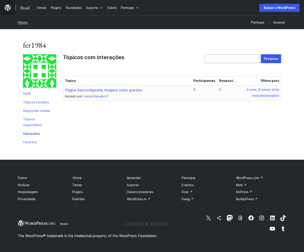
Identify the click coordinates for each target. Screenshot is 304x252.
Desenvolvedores (140, 192)
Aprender (134, 178)
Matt (241, 185)
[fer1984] (39, 71)
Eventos (188, 185)
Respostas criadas (36, 111)
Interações (31, 133)
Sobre (22, 178)
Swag (188, 199)
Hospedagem (28, 192)
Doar (187, 192)
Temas (77, 185)
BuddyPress (247, 199)
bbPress (244, 192)
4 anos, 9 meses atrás (263, 89)
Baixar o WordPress (279, 8)
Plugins (77, 192)
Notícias (24, 185)
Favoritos (30, 142)
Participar (189, 178)
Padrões (78, 199)
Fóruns (23, 22)
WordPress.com (249, 178)
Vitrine (77, 178)
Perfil (27, 93)
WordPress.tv (138, 199)
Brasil (64, 224)
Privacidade (26, 199)
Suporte (133, 185)
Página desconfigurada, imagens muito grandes (103, 90)
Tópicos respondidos (32, 122)
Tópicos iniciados (36, 102)
